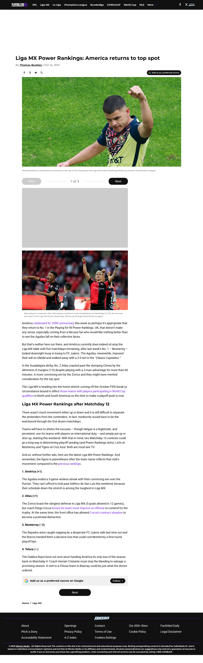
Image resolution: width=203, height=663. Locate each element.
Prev (32, 181)
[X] (186, 4)
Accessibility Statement (36, 637)
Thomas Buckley (31, 65)
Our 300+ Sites (138, 625)
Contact (100, 625)
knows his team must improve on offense (78, 508)
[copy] (41, 72)
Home (25, 603)
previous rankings (69, 463)
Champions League (75, 4)
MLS (141, 4)
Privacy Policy (73, 631)
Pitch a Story (29, 631)
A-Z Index (70, 637)
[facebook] (180, 4)
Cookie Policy (137, 631)
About (25, 625)
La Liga (57, 4)
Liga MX (44, 4)
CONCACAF (114, 4)
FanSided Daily (169, 625)
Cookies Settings (105, 637)
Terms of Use (103, 631)
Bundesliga (97, 4)
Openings (70, 625)
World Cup (130, 4)
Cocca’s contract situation (106, 512)
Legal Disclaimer (171, 631)
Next (118, 181)
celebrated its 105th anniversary (53, 323)
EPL (35, 4)
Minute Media (23, 646)
